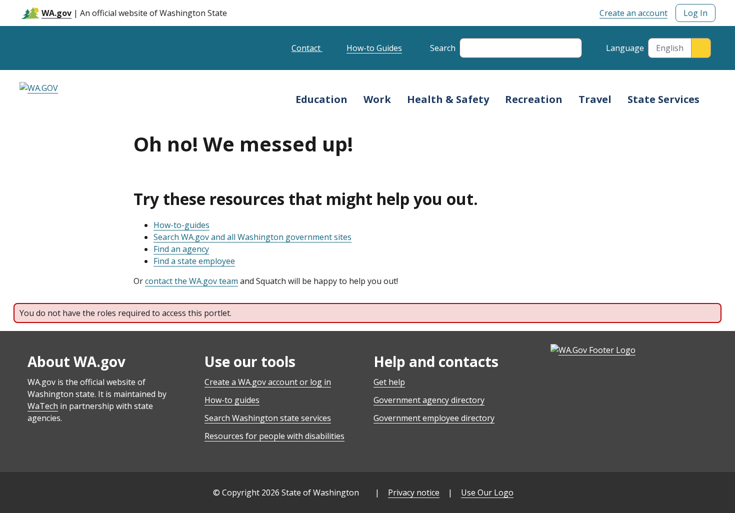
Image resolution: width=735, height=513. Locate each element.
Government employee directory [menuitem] (434, 418)
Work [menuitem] (377, 99)
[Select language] (701, 48)
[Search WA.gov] (472, 48)
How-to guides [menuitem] (232, 400)
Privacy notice (414, 492)
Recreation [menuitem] (533, 99)
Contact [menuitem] (307, 48)
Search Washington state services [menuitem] (267, 418)
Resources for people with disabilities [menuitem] (274, 436)
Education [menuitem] (322, 99)
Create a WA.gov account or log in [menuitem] (267, 382)
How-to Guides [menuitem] (374, 48)
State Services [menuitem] (664, 99)
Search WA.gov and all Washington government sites (253, 237)
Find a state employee (194, 261)
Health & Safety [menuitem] (448, 99)
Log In (696, 13)
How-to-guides (182, 225)
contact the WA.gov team (191, 281)
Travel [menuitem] (595, 99)
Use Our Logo (487, 492)
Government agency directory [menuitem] (429, 400)
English (670, 48)
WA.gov (57, 13)
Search (443, 48)
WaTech (43, 406)
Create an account (634, 13)
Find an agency (181, 249)
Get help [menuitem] (389, 382)
